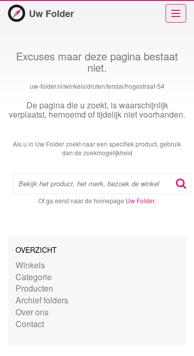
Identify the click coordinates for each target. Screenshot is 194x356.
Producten (34, 288)
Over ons (32, 312)
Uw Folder (51, 13)
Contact (30, 324)
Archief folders (42, 300)
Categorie (34, 277)
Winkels (30, 265)
